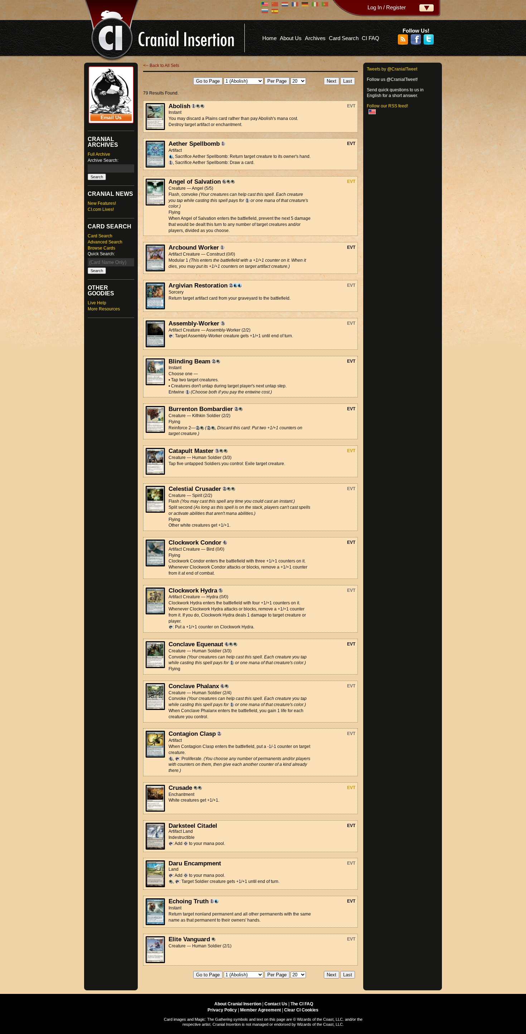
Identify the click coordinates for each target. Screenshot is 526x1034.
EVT (351, 105)
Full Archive (99, 154)
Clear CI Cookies (301, 1010)
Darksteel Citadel (193, 825)
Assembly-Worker (194, 323)
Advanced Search (105, 242)
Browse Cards (101, 248)
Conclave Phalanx (194, 686)
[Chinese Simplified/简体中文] (274, 4)
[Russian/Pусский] (264, 11)
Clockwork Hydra (193, 590)
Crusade (180, 787)
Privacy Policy (222, 1010)
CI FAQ (370, 38)
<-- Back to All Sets (161, 65)
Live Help (97, 302)
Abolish (179, 106)
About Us (291, 38)
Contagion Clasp (192, 733)
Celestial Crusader (195, 488)
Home (269, 38)
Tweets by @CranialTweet (392, 69)
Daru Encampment (195, 863)
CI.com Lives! (101, 209)
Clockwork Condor (195, 542)
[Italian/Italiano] (314, 4)
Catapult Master (191, 450)
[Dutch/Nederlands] (284, 4)
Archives (315, 38)
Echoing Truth (189, 901)
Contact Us (275, 1003)
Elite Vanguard (189, 939)
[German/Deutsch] (304, 4)
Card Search (344, 38)
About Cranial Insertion (237, 1003)
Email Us (111, 117)
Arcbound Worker (194, 247)
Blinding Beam (189, 361)
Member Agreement (260, 1010)
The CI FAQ (302, 1003)
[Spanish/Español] (274, 11)
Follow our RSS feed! (387, 105)
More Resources (104, 308)
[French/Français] (294, 4)
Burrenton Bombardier (201, 408)
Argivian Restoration (198, 285)
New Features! (102, 203)
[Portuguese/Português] (324, 4)
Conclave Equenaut (196, 644)
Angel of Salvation (195, 181)
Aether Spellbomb (194, 143)
